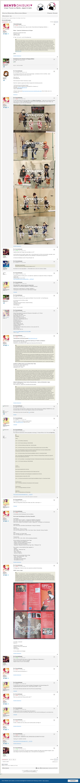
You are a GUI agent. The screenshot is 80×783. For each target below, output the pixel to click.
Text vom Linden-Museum (28, 580)
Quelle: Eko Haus (18, 51)
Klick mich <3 (15, 94)
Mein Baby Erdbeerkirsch (17, 55)
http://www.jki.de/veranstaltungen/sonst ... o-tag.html (22, 494)
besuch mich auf (18, 331)
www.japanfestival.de (19, 422)
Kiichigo (4, 255)
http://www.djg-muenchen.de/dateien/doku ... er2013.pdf (23, 279)
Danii (3, 410)
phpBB (27, 770)
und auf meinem (27, 331)
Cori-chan (4, 267)
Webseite (25, 13)
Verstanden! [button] (73, 780)
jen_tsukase (5, 77)
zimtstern (4, 272)
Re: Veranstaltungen (17, 70)
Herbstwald (15, 424)
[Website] (4, 34)
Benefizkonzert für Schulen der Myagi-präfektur (23, 58)
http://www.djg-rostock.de (22, 87)
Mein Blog (14, 414)
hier (29, 412)
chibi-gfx (18, 332)
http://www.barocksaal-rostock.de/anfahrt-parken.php (31, 91)
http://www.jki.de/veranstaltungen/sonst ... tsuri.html (22, 741)
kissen (4, 316)
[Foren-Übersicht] (31, 7)
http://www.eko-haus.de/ (33, 338)
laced (4, 436)
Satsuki (4, 30)
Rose (3, 63)
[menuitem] (55, 13)
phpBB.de (34, 771)
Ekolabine (4, 288)
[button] (57, 22)
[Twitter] (8, 34)
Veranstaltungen (6, 20)
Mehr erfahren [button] (46, 780)
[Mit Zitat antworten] (54, 24)
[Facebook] (6, 34)
